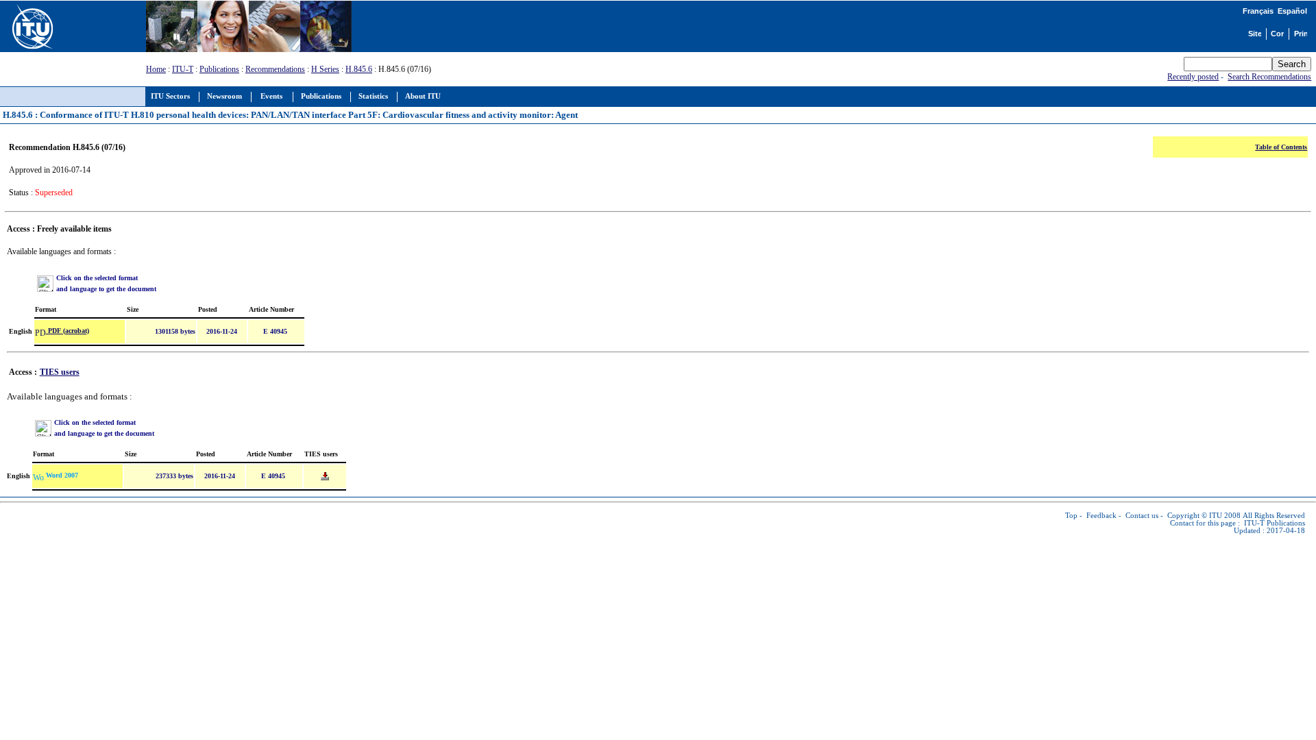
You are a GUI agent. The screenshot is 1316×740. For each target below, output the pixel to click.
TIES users (60, 372)
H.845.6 (358, 69)
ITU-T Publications (1274, 523)
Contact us (1141, 515)
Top (1071, 515)
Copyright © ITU (1194, 515)
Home (156, 69)
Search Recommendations (1269, 77)
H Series (325, 69)
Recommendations (275, 69)
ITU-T (182, 69)
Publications (219, 69)
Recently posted (1193, 77)
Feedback (1101, 515)
